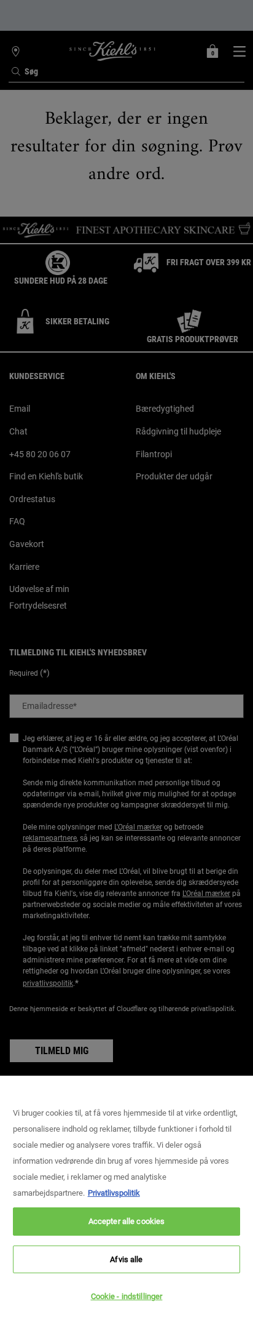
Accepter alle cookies (126, 1221)
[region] (126, 1198)
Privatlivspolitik (114, 1193)
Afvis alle (126, 1259)
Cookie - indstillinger (127, 1296)
